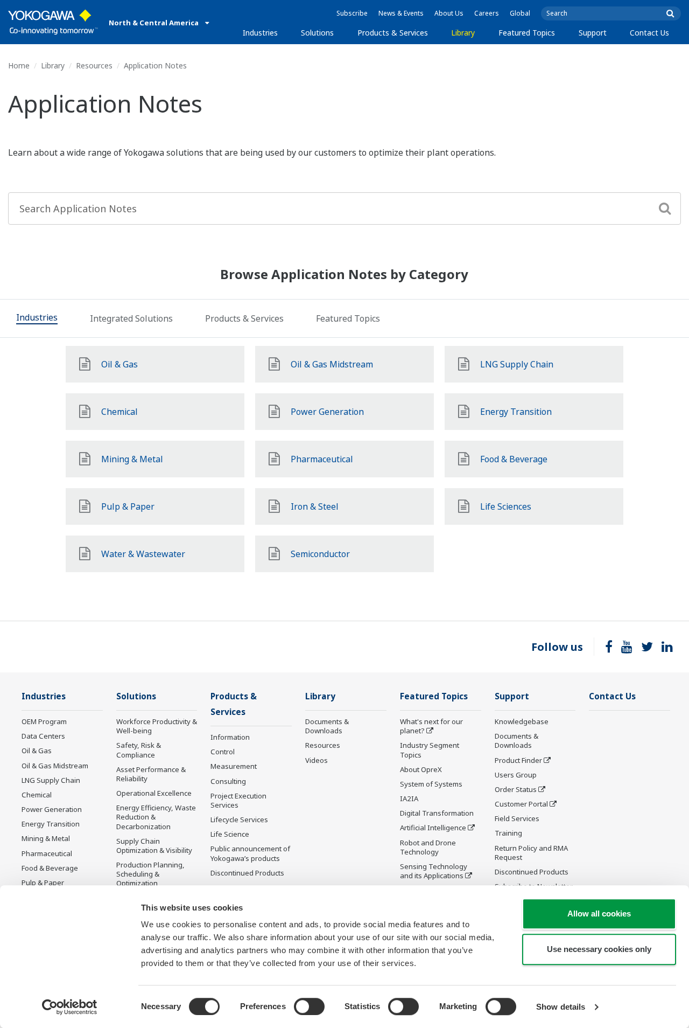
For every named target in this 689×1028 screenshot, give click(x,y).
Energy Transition (51, 824)
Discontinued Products (247, 873)
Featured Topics (526, 32)
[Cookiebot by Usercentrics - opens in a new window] (70, 1007)
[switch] (309, 1006)
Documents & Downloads (327, 726)
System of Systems (431, 784)
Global (520, 13)
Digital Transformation (437, 813)
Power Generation (52, 809)
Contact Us (649, 32)
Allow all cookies (599, 913)
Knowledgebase (522, 721)
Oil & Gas (37, 750)
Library (463, 32)
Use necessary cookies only (599, 949)
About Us (448, 13)
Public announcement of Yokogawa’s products (250, 853)
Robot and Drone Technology (428, 847)
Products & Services (392, 32)
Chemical (37, 795)
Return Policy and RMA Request (531, 852)
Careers (486, 13)
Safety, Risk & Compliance (138, 749)
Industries (260, 32)
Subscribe (352, 13)
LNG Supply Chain (51, 780)
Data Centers (43, 736)
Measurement (233, 766)
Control (222, 751)
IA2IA (409, 798)
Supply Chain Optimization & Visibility (154, 845)
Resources (94, 65)
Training (508, 833)
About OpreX (421, 769)
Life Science (229, 834)
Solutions (317, 32)
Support (593, 32)
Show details (560, 1006)
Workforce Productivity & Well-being (156, 726)
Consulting (228, 781)
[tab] (37, 318)
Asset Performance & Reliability (151, 774)
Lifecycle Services (239, 819)
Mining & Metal (46, 838)
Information (230, 737)
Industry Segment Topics (429, 749)
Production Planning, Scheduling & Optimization (150, 874)
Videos (316, 760)
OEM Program (44, 721)
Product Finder (518, 760)
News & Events (401, 13)
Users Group (516, 775)
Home (19, 65)
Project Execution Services (238, 800)
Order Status (516, 789)
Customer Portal (521, 804)
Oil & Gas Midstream (55, 765)
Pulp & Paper (43, 882)
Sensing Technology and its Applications (433, 871)
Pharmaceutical (47, 853)
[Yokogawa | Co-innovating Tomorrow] (53, 22)
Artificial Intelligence (433, 827)
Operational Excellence (154, 793)
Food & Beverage (50, 868)
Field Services (517, 818)
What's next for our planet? (431, 726)
